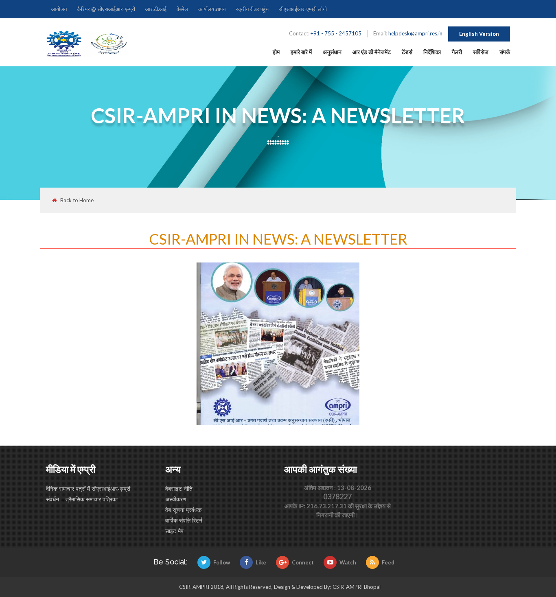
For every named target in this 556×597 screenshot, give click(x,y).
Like (261, 562)
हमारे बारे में (301, 51)
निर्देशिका (432, 51)
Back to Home (77, 200)
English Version (479, 34)
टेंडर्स (407, 51)
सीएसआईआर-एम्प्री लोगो (303, 9)
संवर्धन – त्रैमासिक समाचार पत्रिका (82, 499)
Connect (303, 562)
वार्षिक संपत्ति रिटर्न (183, 520)
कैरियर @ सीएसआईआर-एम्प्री (106, 9)
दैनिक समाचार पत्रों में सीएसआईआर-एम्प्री (88, 488)
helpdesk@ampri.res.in (415, 33)
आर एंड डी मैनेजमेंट (371, 51)
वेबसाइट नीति (179, 488)
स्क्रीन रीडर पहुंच (252, 9)
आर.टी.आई (155, 9)
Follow (221, 562)
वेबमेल (182, 9)
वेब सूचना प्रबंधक (183, 509)
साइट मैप (174, 531)
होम (276, 51)
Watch (347, 562)
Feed (388, 562)
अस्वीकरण (175, 499)
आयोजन (59, 9)
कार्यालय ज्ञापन (211, 9)
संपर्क (504, 51)
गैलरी (457, 51)
